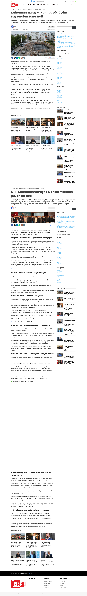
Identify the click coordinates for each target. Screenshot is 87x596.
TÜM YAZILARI (51, 26)
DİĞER (58, 4)
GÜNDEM (24, 4)
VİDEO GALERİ (59, 102)
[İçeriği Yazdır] (24, 58)
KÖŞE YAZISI (59, 95)
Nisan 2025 (59, 78)
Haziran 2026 (59, 61)
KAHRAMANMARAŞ (41, 4)
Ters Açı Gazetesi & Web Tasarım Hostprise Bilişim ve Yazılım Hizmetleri (37, 594)
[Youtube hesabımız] (73, 1)
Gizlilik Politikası (63, 587)
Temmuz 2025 (60, 74)
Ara (57, 25)
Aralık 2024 (59, 83)
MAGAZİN (59, 96)
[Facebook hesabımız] (29, 573)
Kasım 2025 (59, 69)
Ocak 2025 (59, 82)
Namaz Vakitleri (47, 583)
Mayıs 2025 (59, 77)
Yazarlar (62, 583)
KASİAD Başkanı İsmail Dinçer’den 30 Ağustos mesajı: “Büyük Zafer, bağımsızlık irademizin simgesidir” (66, 40)
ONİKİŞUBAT (59, 97)
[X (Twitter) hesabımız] (70, 1)
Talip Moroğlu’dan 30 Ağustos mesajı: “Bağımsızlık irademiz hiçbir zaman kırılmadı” (66, 43)
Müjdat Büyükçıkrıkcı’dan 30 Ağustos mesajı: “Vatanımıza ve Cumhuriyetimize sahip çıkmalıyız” (66, 46)
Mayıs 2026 (59, 62)
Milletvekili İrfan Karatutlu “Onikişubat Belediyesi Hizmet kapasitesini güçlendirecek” (66, 34)
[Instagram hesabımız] (33, 573)
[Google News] (51, 58)
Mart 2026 (59, 64)
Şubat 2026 (59, 66)
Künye (61, 585)
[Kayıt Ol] (71, 4)
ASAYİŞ (29, 4)
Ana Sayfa (62, 581)
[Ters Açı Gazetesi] (14, 6)
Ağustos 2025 (60, 73)
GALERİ (14, 1)
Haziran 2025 (59, 76)
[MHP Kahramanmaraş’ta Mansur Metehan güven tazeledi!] (33, 122)
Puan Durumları (47, 587)
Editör (15, 26)
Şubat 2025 (59, 81)
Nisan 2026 (59, 63)
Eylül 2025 (59, 72)
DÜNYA (33, 4)
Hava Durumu (47, 585)
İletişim (61, 589)
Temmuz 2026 (60, 59)
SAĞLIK (58, 99)
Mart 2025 (59, 79)
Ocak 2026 (59, 67)
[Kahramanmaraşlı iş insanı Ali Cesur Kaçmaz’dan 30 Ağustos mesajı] (60, 167)
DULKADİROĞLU (60, 90)
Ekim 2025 (59, 71)
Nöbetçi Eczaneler (47, 581)
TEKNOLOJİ (52, 4)
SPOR (48, 4)
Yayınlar (45, 589)
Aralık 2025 (59, 68)
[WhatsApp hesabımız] (75, 1)
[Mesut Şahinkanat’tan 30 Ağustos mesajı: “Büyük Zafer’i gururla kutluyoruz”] (60, 182)
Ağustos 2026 (60, 58)
